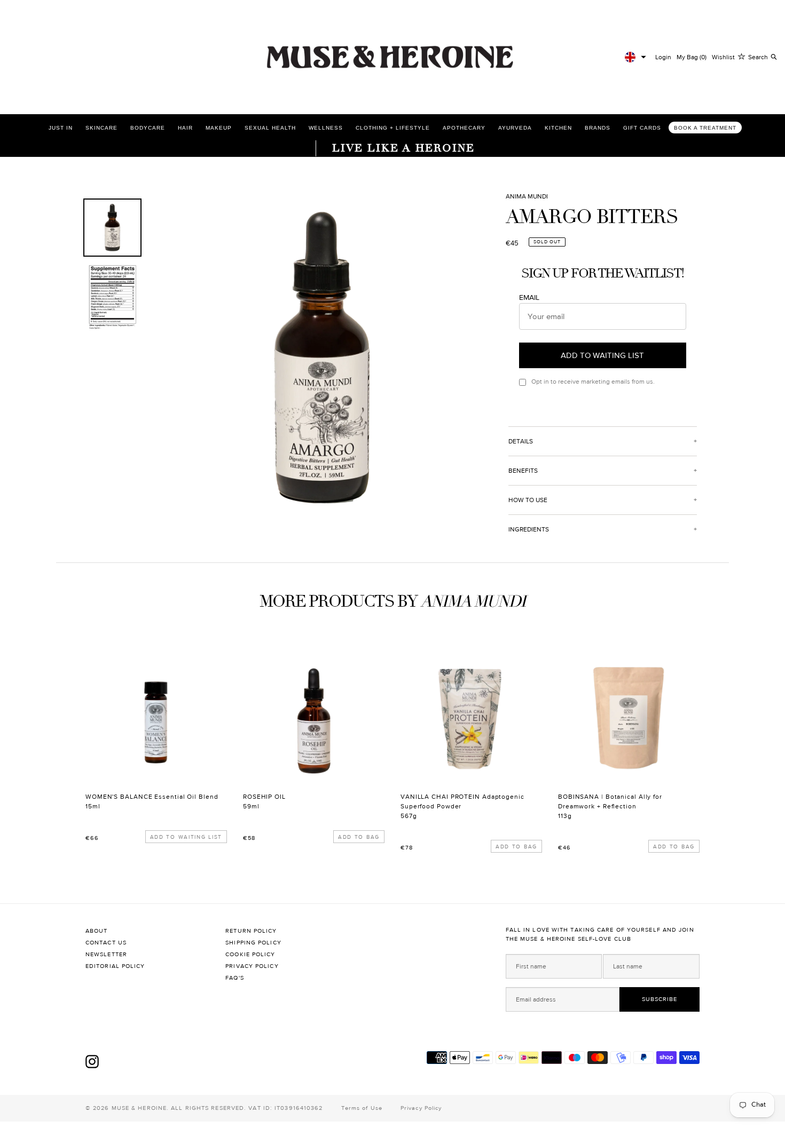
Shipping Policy (253, 943)
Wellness (326, 128)
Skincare (101, 128)
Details (520, 441)
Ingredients (528, 529)
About (96, 931)
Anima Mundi (527, 196)
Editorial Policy (115, 966)
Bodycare (147, 128)
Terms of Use (361, 1108)
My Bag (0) (691, 57)
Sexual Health (270, 128)
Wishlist (723, 57)
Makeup (219, 128)
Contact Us (106, 943)
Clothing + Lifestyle (393, 128)
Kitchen (558, 128)
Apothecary (464, 128)
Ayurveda (515, 128)
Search (758, 57)
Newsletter (106, 954)
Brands (597, 128)
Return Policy (251, 931)
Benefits (523, 470)
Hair (185, 128)
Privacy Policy (251, 966)
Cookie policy (250, 954)
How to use (527, 500)
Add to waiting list (186, 837)
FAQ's (234, 978)
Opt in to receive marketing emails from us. (593, 381)
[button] (635, 57)
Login (663, 57)
